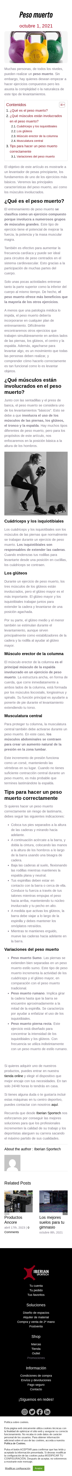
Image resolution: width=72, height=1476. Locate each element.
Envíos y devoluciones (36, 1380)
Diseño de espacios (36, 1312)
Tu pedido (36, 1290)
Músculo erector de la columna (37, 136)
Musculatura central (30, 141)
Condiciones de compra (36, 1375)
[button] (6, 1212)
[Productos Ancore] (18, 1201)
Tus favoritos (36, 1295)
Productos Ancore (13, 1220)
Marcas (36, 1344)
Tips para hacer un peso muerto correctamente (33, 148)
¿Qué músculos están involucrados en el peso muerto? (36, 118)
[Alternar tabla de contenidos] (60, 105)
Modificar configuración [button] (17, 1468)
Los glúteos (24, 131)
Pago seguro (36, 1384)
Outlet (36, 1353)
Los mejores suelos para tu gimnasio (51, 1222)
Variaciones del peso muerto (36, 156)
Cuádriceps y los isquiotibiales (37, 126)
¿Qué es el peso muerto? (29, 110)
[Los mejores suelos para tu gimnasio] (53, 1201)
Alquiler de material (36, 1317)
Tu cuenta (36, 1285)
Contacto (36, 1389)
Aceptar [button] (38, 1468)
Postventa (36, 1326)
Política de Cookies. (15, 1443)
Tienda (36, 1349)
